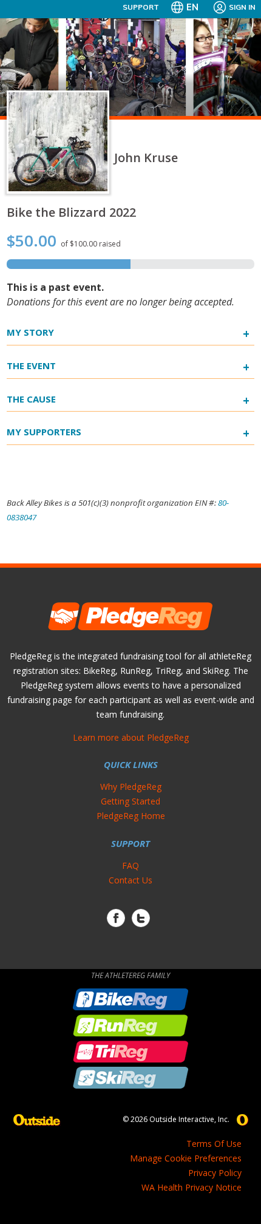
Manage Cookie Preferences (186, 1158)
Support (141, 7)
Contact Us (130, 880)
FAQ (130, 865)
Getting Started (130, 801)
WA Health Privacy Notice (191, 1187)
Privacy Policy (215, 1172)
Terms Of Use (214, 1143)
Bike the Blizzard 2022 (71, 212)
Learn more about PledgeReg (131, 737)
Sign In (242, 7)
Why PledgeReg (130, 786)
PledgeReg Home (131, 815)
